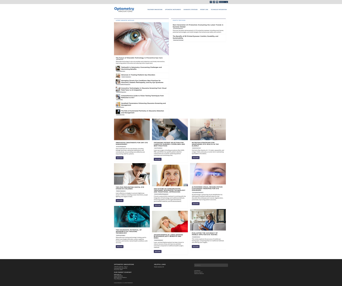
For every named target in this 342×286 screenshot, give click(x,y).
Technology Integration (219, 9)
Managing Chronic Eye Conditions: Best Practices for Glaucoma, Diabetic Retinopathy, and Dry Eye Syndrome (142, 81)
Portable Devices (120, 107)
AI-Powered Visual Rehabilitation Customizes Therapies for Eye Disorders (207, 188)
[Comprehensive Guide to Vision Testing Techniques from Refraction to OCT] (118, 96)
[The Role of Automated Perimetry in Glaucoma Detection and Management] (118, 111)
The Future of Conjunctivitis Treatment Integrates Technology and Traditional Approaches (169, 190)
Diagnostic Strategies (191, 9)
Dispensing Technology (178, 40)
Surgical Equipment (158, 240)
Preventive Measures (178, 28)
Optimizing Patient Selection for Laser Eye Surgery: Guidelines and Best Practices (169, 144)
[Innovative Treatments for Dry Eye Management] (132, 129)
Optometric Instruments (173, 9)
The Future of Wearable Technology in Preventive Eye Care (139, 58)
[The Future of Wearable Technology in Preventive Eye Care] (141, 38)
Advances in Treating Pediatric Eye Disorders (138, 75)
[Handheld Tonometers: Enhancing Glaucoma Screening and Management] (118, 104)
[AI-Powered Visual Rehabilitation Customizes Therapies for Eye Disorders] (208, 173)
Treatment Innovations (154, 9)
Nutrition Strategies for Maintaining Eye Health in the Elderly (205, 144)
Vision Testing (119, 99)
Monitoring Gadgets (120, 235)
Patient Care (204, 9)
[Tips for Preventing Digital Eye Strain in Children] (132, 174)
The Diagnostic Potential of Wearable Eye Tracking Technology (129, 231)
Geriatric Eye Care (196, 148)
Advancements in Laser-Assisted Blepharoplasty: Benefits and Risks (168, 236)
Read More (119, 157)
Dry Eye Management (121, 146)
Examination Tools (120, 114)
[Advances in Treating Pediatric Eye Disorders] (118, 75)
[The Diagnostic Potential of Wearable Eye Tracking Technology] (132, 216)
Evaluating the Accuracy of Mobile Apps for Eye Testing (205, 233)
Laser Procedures (158, 148)
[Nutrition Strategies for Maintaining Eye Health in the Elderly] (208, 129)
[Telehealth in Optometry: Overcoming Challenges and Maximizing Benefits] (118, 68)
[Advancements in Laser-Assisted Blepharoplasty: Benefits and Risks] (170, 221)
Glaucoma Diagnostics (121, 92)
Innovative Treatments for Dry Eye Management (132, 143)
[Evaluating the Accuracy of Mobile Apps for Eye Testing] (208, 220)
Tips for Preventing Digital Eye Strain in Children (130, 188)
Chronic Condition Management (123, 84)
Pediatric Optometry (126, 76)
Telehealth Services (120, 71)
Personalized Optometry (197, 192)
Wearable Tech (119, 59)
